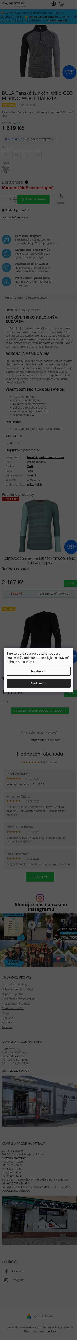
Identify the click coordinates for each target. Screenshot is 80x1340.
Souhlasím (39, 683)
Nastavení (38, 671)
